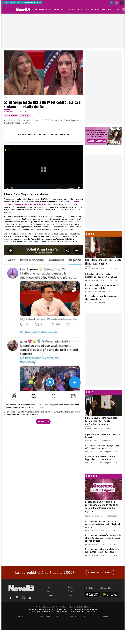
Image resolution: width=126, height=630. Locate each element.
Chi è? (89, 392)
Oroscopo (92, 476)
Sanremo (49, 595)
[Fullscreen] (79, 188)
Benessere (71, 9)
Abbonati (90, 587)
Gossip (70, 591)
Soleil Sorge (25, 115)
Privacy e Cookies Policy (49, 616)
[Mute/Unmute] (12, 188)
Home (34, 9)
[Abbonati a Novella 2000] (103, 136)
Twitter (53, 236)
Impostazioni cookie (77, 616)
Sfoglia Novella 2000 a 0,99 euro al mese (22, 3)
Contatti (21, 616)
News (41, 9)
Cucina (116, 9)
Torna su (104, 616)
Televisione (59, 9)
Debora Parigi (9, 112)
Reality (71, 587)
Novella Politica (103, 9)
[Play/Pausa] (7, 188)
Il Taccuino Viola (85, 9)
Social (49, 9)
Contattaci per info (100, 572)
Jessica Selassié (11, 115)
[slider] (19, 188)
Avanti (43, 421)
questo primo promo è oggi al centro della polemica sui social (41, 202)
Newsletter (105, 587)
